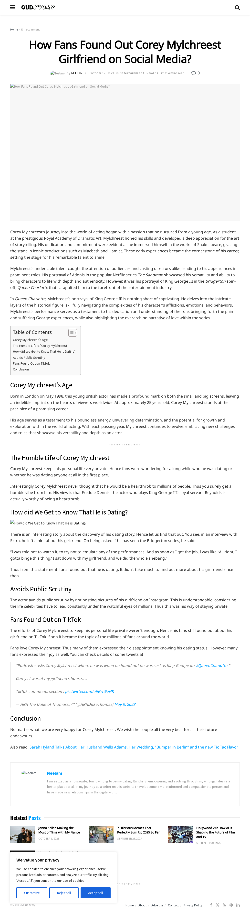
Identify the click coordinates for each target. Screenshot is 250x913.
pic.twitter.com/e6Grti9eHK (89, 691)
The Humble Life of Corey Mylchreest (40, 345)
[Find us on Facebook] (211, 905)
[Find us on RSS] (224, 905)
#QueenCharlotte (211, 665)
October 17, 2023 (102, 73)
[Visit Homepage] (125, 7)
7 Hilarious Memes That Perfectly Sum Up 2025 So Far (138, 830)
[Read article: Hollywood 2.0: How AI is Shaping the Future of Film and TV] (180, 834)
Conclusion (21, 369)
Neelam (77, 73)
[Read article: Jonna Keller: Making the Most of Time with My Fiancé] (22, 834)
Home (14, 29)
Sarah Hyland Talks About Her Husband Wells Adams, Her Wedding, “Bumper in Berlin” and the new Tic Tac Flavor (134, 747)
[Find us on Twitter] (217, 905)
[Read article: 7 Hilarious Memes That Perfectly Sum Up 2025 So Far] (101, 834)
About (142, 905)
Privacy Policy (193, 905)
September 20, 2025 (208, 843)
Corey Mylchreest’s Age (30, 340)
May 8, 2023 (124, 704)
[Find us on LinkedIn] (238, 905)
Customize (32, 893)
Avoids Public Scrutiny (29, 357)
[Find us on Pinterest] (231, 905)
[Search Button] (237, 7)
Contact (173, 905)
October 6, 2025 (48, 838)
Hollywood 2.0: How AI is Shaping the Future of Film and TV (215, 832)
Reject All (64, 893)
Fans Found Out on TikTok (31, 363)
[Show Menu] (12, 7)
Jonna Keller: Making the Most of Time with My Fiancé (59, 830)
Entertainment (30, 29)
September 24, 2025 (129, 838)
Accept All (95, 893)
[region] (63, 877)
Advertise (157, 905)
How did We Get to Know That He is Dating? (44, 351)
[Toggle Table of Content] (70, 332)
